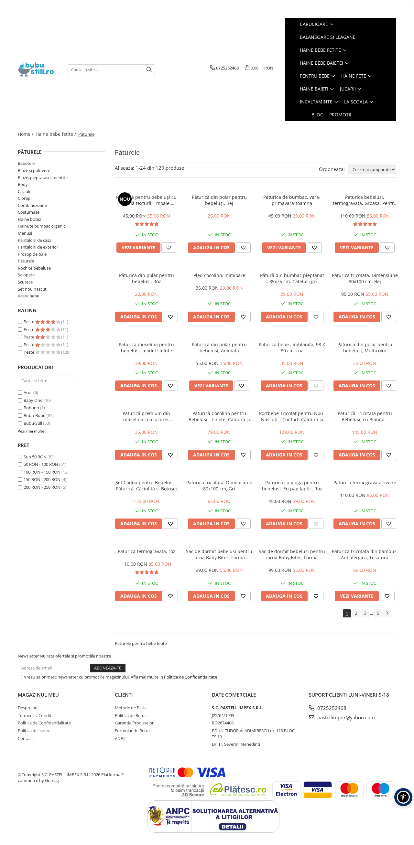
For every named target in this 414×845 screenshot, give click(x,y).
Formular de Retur (132, 730)
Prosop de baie (32, 254)
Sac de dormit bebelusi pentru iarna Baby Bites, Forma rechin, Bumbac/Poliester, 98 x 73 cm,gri (219, 554)
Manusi (25, 233)
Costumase (28, 212)
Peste (29, 322)
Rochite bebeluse (34, 268)
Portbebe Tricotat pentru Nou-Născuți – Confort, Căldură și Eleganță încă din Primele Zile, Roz (292, 416)
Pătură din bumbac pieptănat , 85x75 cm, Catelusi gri (292, 278)
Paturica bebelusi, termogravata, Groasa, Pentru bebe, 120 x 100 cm (365, 200)
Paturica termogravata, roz (146, 551)
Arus (28, 392)
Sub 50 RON (35, 457)
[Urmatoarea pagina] (387, 613)
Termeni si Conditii (35, 715)
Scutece (25, 282)
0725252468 (331, 708)
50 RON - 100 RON (41, 464)
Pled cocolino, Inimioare (219, 275)
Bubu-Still (33, 423)
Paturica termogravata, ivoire (364, 482)
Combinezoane (32, 205)
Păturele (26, 261)
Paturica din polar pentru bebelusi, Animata (219, 347)
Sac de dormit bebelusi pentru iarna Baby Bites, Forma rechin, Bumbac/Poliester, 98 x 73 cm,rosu (292, 554)
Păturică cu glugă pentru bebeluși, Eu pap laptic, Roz (292, 485)
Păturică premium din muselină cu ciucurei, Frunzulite (146, 416)
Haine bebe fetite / (56, 134)
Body (23, 184)
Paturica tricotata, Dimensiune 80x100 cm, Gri (219, 485)
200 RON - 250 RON (42, 487)
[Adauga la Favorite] (168, 247)
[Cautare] (149, 69)
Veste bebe (28, 296)
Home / (26, 134)
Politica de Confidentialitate (190, 677)
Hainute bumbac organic (41, 226)
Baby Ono (33, 400)
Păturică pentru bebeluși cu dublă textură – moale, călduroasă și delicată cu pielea (146, 200)
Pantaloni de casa (34, 240)
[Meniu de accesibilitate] (403, 797)
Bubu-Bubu (35, 415)
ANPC (120, 738)
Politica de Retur (130, 715)
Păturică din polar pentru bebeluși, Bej (219, 200)
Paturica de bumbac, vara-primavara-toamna (292, 200)
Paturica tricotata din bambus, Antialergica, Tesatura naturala (365, 554)
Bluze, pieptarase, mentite (43, 177)
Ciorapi (24, 198)
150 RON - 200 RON (42, 479)
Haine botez (29, 219)
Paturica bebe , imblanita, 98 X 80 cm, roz (292, 347)
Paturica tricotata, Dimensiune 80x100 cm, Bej (365, 278)
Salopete (26, 275)
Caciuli (24, 191)
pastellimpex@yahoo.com (345, 717)
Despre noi (28, 708)
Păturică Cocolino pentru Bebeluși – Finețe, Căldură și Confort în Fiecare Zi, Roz (219, 416)
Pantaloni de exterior (38, 247)
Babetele (26, 163)
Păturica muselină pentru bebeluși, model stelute (146, 347)
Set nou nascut (32, 289)
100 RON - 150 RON (42, 472)
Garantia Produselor (134, 723)
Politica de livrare (34, 730)
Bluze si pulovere (34, 170)
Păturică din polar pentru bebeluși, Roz (146, 278)
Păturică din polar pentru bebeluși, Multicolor (364, 347)
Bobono (31, 408)
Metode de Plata (131, 708)
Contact (25, 738)
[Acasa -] (38, 69)
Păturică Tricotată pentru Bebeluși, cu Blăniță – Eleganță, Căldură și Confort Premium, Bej (364, 416)
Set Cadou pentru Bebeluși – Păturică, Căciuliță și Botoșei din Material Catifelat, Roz (146, 485)
